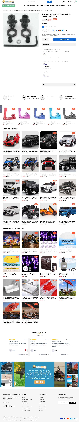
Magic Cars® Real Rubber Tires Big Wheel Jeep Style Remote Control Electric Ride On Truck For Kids (48, 174)
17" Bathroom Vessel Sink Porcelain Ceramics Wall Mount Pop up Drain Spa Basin (11, 298)
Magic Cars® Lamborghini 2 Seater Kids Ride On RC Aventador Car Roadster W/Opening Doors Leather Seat (48, 222)
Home (4, 10)
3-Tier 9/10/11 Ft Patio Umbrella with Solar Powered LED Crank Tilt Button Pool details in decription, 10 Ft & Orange (30, 322)
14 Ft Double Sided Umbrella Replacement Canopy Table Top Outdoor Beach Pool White (66, 250)
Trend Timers (42, 410)
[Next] (72, 347)
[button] (47, 20)
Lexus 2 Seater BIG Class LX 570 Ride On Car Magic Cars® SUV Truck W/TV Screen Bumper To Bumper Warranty (30, 198)
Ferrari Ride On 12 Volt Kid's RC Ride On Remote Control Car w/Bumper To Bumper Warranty (11, 151)
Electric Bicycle (25, 403)
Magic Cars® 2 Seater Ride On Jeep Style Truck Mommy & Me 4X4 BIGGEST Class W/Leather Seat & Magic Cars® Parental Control (48, 151)
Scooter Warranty (43, 408)
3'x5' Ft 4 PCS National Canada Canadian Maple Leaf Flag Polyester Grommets (48, 298)
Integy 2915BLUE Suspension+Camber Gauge (54, 122)
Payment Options (43, 407)
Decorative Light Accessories (27, 407)
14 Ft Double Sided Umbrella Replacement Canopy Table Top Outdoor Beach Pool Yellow (10, 274)
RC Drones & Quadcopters (27, 399)
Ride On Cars (24, 401)
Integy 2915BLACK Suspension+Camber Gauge (69, 122)
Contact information (6, 420)
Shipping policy (34, 420)
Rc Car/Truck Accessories (24, 10)
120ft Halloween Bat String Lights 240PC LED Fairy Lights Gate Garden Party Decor (48, 250)
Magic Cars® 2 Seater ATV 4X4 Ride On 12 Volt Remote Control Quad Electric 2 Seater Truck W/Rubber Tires (11, 174)
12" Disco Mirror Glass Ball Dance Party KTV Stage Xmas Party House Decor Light (29, 250)
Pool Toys (23, 397)
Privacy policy (20, 420)
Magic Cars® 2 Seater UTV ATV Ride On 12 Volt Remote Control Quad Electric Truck (29, 174)
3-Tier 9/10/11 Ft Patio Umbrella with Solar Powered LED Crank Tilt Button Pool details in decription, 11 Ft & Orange (11, 322)
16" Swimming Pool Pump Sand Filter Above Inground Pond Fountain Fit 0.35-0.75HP (67, 274)
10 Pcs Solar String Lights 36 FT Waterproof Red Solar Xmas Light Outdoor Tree (10, 250)
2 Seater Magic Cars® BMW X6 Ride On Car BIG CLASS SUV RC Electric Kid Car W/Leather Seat (67, 222)
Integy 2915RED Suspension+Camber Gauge (9, 122)
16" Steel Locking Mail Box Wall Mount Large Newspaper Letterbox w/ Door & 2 (48, 274)
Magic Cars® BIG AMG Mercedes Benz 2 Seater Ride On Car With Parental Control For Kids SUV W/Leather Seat (30, 151)
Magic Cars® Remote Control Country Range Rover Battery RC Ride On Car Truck (67, 198)
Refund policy (14, 420)
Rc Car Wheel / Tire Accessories (12, 10)
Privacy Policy (42, 401)
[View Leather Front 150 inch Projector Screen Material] (68, 350)
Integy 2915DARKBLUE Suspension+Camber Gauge (39, 122)
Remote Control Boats (26, 405)
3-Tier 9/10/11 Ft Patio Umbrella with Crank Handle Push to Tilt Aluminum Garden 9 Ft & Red (67, 298)
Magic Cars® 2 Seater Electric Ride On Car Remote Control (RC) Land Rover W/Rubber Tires (11, 222)
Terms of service (27, 420)
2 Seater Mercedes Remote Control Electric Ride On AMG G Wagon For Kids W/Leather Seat (66, 151)
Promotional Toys (43, 405)
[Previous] (6, 347)
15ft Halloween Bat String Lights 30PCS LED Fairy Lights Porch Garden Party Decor (30, 274)
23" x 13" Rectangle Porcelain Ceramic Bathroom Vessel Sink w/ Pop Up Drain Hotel (30, 298)
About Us (41, 397)
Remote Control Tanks (26, 410)
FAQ (40, 403)
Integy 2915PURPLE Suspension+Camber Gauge (24, 122)
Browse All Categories (9, 5)
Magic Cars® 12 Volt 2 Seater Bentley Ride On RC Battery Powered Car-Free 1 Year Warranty (48, 198)
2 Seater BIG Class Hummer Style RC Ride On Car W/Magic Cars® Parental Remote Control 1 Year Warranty (30, 222)
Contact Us (42, 399)
